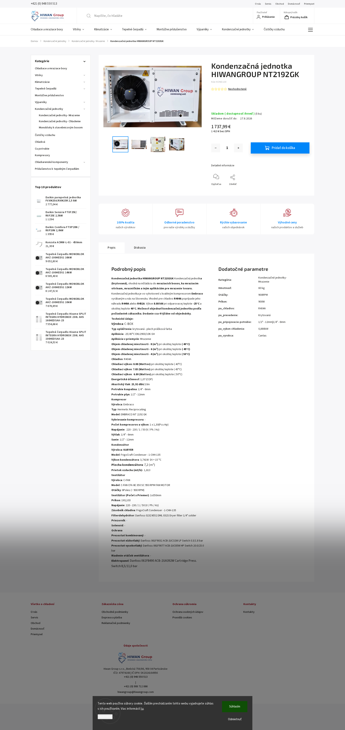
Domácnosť (294, 4)
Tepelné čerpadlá (46, 89)
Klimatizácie (42, 82)
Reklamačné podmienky (116, 623)
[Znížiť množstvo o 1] (215, 148)
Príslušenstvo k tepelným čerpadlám (57, 169)
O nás (258, 4)
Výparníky (41, 102)
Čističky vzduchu (45, 135)
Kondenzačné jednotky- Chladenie (60, 121)
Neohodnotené (237, 89)
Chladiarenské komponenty (51, 162)
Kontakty (249, 612)
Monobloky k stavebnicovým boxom (61, 128)
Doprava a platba (112, 618)
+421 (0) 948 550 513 (136, 677)
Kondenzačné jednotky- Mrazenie (59, 115)
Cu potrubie (42, 149)
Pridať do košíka (283, 148)
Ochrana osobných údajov (187, 612)
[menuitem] (49, 29)
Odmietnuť (235, 719)
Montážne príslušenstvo (49, 95)
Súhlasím (234, 706)
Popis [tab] (112, 247)
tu (142, 709)
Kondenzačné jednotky (49, 109)
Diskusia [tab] (140, 247)
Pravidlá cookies (182, 618)
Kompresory (42, 155)
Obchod (279, 4)
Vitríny (39, 75)
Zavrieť (302, 190)
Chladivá (40, 142)
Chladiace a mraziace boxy (51, 68)
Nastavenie (105, 717)
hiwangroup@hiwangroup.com (136, 692)
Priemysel (309, 4)
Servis (268, 4)
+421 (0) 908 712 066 (136, 686)
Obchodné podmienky (115, 612)
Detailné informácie (222, 166)
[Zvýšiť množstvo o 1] (238, 148)
